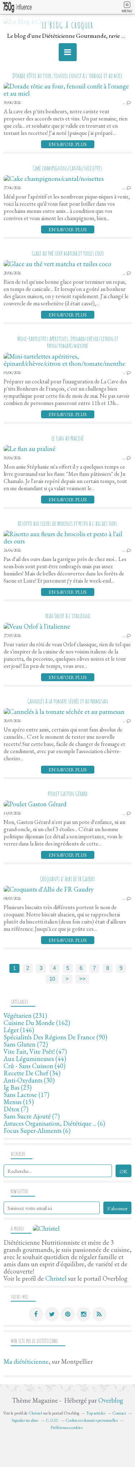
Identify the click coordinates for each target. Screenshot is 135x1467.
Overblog (110, 1400)
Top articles (95, 1413)
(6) (54, 1123)
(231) (25, 1015)
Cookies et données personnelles (92, 1420)
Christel (56, 1278)
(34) (32, 1073)
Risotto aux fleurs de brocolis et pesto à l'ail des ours (67, 523)
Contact (119, 1413)
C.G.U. (52, 1420)
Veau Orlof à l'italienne (67, 616)
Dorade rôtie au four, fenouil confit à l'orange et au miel (67, 75)
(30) (29, 1080)
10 (52, 979)
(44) (35, 1058)
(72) (26, 1044)
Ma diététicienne (26, 1361)
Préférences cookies (66, 1427)
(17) (26, 1094)
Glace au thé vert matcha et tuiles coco (68, 253)
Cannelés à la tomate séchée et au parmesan (67, 701)
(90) (55, 1037)
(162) (37, 1023)
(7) (16, 1109)
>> (82, 979)
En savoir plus (68, 144)
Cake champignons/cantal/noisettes (67, 168)
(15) (19, 1102)
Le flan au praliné (67, 438)
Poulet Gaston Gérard (67, 793)
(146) (19, 1030)
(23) (18, 1087)
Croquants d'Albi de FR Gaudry (67, 879)
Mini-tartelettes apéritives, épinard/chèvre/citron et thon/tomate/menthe (67, 342)
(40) (35, 1066)
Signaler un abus (25, 1420)
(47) (35, 1051)
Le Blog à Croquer (68, 25)
